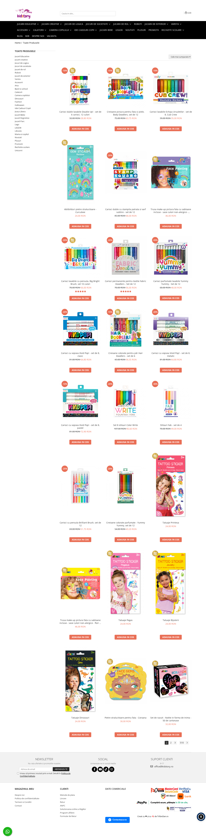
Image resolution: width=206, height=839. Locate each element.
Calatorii (18, 92)
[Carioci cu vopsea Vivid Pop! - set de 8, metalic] (171, 329)
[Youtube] (100, 769)
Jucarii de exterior (22, 76)
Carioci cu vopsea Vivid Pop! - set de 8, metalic (171, 354)
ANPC (62, 805)
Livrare (63, 798)
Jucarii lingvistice (22, 118)
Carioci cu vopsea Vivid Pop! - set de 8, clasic (80, 354)
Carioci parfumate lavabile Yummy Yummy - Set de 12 (170, 282)
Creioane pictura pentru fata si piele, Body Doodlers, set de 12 (125, 113)
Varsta (18, 79)
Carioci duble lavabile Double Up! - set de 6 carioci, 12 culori (80, 113)
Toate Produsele (31, 42)
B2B (27, 36)
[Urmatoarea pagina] (187, 743)
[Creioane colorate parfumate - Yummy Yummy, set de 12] (126, 486)
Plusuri (18, 140)
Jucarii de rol (20, 69)
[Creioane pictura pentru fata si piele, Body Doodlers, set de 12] (126, 88)
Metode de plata (67, 795)
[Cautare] (113, 13)
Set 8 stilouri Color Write (125, 425)
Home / (19, 42)
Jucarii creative (21, 59)
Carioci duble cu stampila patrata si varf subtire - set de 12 (125, 211)
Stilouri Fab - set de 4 (171, 425)
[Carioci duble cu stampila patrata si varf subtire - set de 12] (126, 172)
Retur (62, 802)
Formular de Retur (68, 816)
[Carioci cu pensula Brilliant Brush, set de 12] (80, 486)
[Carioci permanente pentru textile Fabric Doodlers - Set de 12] (126, 257)
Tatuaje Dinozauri (80, 717)
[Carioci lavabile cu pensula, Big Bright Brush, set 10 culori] (80, 257)
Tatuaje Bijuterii (171, 620)
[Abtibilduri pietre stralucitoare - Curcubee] (80, 172)
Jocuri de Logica (22, 63)
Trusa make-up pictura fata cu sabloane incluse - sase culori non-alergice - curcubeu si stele (171, 211)
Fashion (18, 101)
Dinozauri (19, 98)
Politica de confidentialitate (27, 798)
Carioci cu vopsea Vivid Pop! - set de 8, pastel (80, 426)
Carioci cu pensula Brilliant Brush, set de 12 (80, 524)
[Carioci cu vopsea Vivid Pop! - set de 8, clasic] (80, 329)
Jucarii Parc (19, 121)
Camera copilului (22, 95)
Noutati (18, 137)
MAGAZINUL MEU (24, 788)
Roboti (18, 72)
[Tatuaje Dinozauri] (80, 681)
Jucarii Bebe (20, 114)
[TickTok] (106, 769)
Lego (17, 124)
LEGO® (18, 127)
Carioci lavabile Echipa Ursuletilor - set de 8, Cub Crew (171, 113)
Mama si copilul (22, 134)
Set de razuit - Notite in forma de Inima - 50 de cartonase (170, 719)
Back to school (21, 88)
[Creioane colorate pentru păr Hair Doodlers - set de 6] (126, 329)
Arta (17, 85)
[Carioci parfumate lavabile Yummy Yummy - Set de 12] (171, 257)
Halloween (19, 105)
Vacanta (51, 36)
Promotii (19, 144)
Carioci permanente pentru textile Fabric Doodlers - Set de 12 (125, 282)
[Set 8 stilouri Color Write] (126, 401)
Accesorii (19, 82)
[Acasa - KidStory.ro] (30, 13)
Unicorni (18, 150)
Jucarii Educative (22, 56)
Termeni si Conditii (23, 802)
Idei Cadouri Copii (23, 108)
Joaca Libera (20, 111)
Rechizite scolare (22, 147)
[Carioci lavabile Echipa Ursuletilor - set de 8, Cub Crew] (171, 88)
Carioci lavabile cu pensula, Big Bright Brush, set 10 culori (80, 282)
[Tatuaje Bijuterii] (171, 583)
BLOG (20, 36)
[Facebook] (94, 769)
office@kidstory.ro (163, 766)
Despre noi (38, 36)
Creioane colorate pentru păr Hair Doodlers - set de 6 (125, 354)
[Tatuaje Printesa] (171, 486)
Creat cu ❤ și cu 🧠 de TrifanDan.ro (153, 816)
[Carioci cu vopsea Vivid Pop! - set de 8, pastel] (80, 401)
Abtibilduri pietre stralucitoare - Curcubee (80, 211)
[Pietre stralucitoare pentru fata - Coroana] (126, 681)
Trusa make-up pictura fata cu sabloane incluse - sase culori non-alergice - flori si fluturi (80, 621)
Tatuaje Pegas (126, 620)
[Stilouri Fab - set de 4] (171, 401)
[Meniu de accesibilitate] (201, 817)
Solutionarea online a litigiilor (73, 809)
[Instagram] (111, 769)
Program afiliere (67, 812)
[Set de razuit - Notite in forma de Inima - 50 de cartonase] (171, 681)
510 (182, 742)
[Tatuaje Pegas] (126, 583)
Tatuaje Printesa (171, 522)
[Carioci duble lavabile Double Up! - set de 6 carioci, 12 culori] (80, 88)
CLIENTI (64, 788)
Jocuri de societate (23, 66)
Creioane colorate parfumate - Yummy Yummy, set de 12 (125, 524)
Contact (18, 805)
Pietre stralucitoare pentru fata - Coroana (125, 717)
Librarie (18, 131)
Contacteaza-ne (120, 820)
